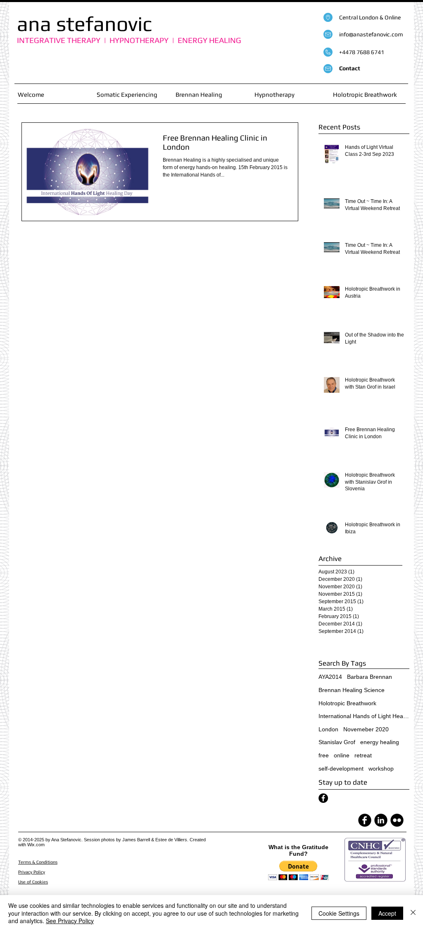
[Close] (413, 913)
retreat (363, 755)
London (328, 729)
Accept (387, 913)
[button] (298, 870)
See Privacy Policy (70, 921)
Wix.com (36, 844)
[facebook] (364, 820)
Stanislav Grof (336, 742)
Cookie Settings (338, 913)
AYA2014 (330, 676)
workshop (381, 768)
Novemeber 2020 (366, 729)
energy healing (379, 742)
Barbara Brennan (369, 676)
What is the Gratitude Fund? (298, 850)
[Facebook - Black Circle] (323, 798)
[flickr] (397, 820)
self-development (341, 768)
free (323, 755)
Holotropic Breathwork (347, 703)
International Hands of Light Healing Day (363, 716)
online (341, 755)
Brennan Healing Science (351, 690)
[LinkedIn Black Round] (380, 820)
